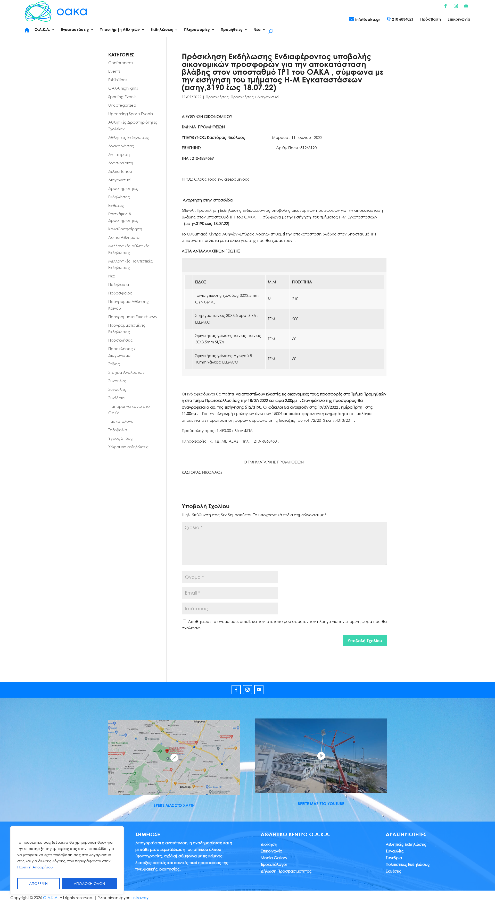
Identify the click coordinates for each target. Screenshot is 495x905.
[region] (67, 860)
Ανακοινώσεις (121, 145)
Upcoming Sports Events (130, 113)
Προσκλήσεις (217, 96)
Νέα (111, 275)
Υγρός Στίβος (120, 438)
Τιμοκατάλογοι (121, 421)
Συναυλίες (117, 380)
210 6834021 (402, 19)
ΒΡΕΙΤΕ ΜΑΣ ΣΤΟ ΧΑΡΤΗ (174, 805)
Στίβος (114, 363)
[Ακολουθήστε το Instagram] (456, 6)
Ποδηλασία (118, 284)
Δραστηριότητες (123, 188)
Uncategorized (122, 105)
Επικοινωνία (459, 19)
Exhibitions (117, 79)
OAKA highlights (123, 88)
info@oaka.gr (367, 19)
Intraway (140, 897)
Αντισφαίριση (120, 162)
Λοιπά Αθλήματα (123, 237)
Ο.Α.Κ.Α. (51, 897)
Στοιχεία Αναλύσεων (126, 372)
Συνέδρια (116, 397)
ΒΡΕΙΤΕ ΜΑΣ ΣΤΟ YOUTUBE (321, 803)
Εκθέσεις (116, 205)
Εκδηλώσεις (119, 196)
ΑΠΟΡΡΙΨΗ (38, 883)
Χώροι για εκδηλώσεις (128, 446)
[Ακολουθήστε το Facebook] (445, 6)
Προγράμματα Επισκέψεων (132, 316)
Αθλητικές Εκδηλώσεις (128, 137)
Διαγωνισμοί (119, 179)
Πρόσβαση (430, 19)
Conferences (120, 62)
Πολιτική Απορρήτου (35, 867)
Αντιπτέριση (119, 154)
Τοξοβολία (117, 429)
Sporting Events (122, 96)
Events (114, 71)
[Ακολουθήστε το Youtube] (466, 6)
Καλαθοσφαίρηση (125, 228)
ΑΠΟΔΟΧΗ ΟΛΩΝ (89, 883)
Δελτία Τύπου (120, 171)
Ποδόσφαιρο (120, 292)
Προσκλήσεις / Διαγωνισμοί (255, 96)
